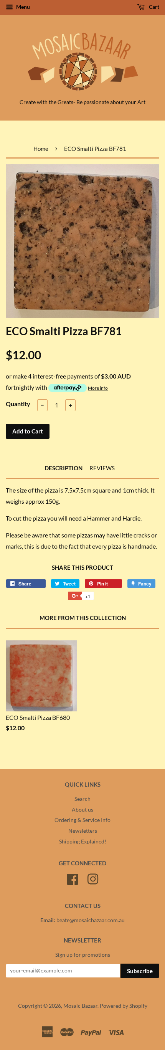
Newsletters (82, 831)
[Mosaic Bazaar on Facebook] (72, 878)
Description (63, 468)
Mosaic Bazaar (80, 1006)
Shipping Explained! (82, 841)
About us (82, 810)
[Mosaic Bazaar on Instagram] (93, 878)
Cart (153, 6)
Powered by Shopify (123, 1006)
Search (82, 799)
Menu (22, 6)
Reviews (102, 468)
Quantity (18, 403)
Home (40, 148)
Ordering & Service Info (82, 820)
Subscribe (140, 970)
